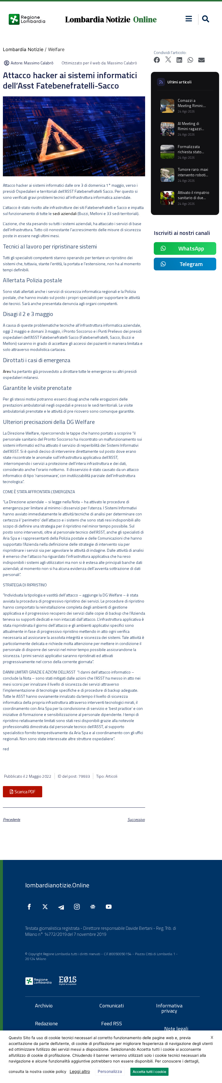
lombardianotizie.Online (57, 885)
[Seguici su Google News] (94, 907)
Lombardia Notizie (97, 19)
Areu (7, 371)
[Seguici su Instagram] (78, 907)
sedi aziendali (64, 213)
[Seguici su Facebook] (30, 907)
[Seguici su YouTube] (110, 907)
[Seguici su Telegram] (62, 907)
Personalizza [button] (110, 1071)
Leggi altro (80, 1071)
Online (145, 19)
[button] (188, 18)
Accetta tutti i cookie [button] (149, 1071)
